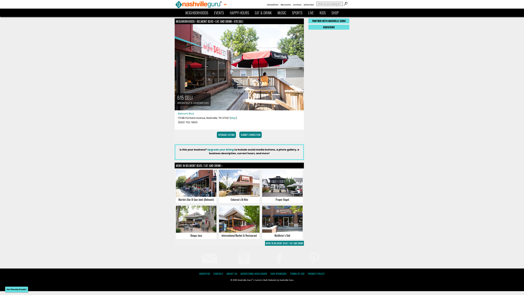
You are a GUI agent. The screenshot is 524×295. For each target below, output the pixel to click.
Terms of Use (297, 273)
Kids (323, 12)
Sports (297, 12)
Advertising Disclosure (253, 273)
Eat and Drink (223, 21)
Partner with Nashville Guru (329, 21)
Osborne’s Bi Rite (239, 199)
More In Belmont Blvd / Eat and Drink (284, 243)
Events (219, 12)
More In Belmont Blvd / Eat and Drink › (199, 165)
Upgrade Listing (226, 135)
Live (311, 12)
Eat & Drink (263, 12)
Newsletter (273, 4)
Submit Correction (250, 135)
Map (233, 118)
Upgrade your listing (220, 149)
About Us (232, 273)
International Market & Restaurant (239, 235)
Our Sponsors (278, 273)
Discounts (286, 4)
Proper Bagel (282, 199)
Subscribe (329, 27)
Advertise (309, 4)
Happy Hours (239, 12)
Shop (335, 12)
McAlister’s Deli (282, 235)
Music (282, 12)
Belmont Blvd (205, 21)
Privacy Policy (316, 273)
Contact (297, 4)
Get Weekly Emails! (17, 289)
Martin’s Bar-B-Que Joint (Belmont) (196, 199)
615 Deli (238, 21)
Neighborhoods (196, 12)
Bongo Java (196, 235)
